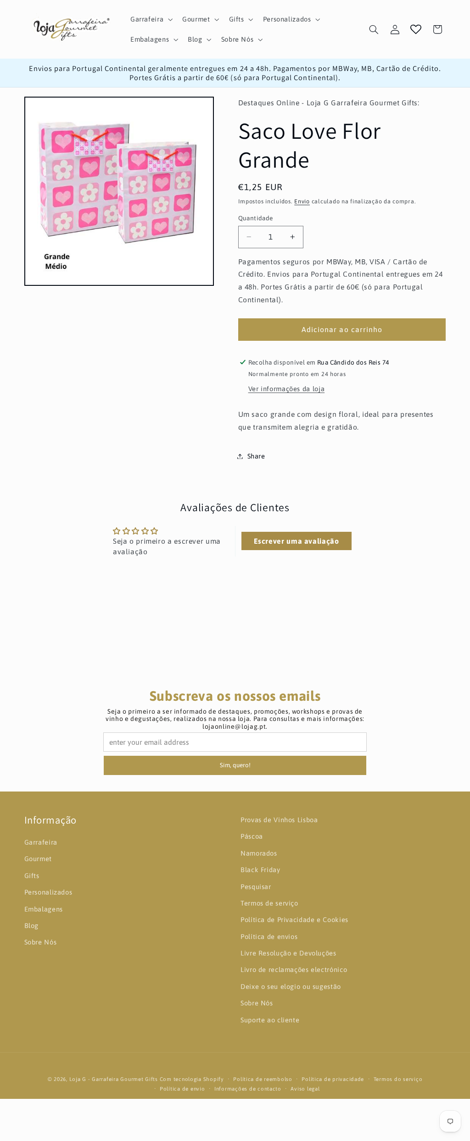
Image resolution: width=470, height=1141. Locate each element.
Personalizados (48, 892)
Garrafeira (40, 842)
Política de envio (182, 1089)
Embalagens (43, 909)
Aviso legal (305, 1089)
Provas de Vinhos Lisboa (279, 820)
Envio (302, 201)
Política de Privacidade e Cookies (294, 919)
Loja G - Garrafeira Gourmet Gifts (113, 1079)
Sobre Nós (40, 942)
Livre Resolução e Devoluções (288, 953)
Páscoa (252, 836)
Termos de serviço (269, 903)
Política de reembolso (262, 1079)
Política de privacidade (333, 1079)
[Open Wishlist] (415, 29)
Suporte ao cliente (270, 1020)
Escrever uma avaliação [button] (296, 541)
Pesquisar (256, 886)
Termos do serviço (398, 1079)
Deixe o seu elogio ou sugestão (291, 986)
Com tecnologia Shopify (192, 1079)
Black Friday (260, 869)
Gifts (31, 875)
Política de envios (269, 936)
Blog (31, 925)
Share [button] (256, 456)
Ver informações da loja (286, 389)
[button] (150, 19)
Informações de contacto (247, 1089)
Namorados (259, 853)
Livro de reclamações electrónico (294, 969)
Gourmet (38, 859)
